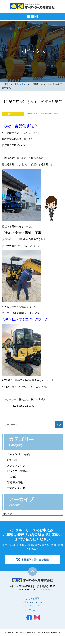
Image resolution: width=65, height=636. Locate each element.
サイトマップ (33, 606)
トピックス (20, 84)
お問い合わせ (33, 610)
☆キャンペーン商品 (19, 454)
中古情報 (12, 476)
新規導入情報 (15, 482)
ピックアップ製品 (17, 471)
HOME (5, 84)
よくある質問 (32, 598)
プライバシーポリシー (33, 602)
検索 (59, 424)
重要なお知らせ (16, 488)
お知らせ (12, 459)
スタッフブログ (16, 465)
